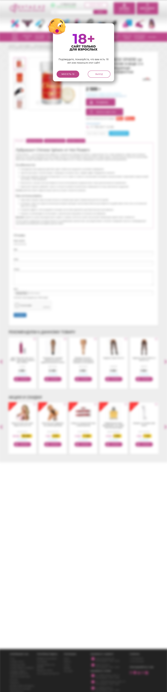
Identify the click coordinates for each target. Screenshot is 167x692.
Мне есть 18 (67, 74)
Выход (99, 74)
